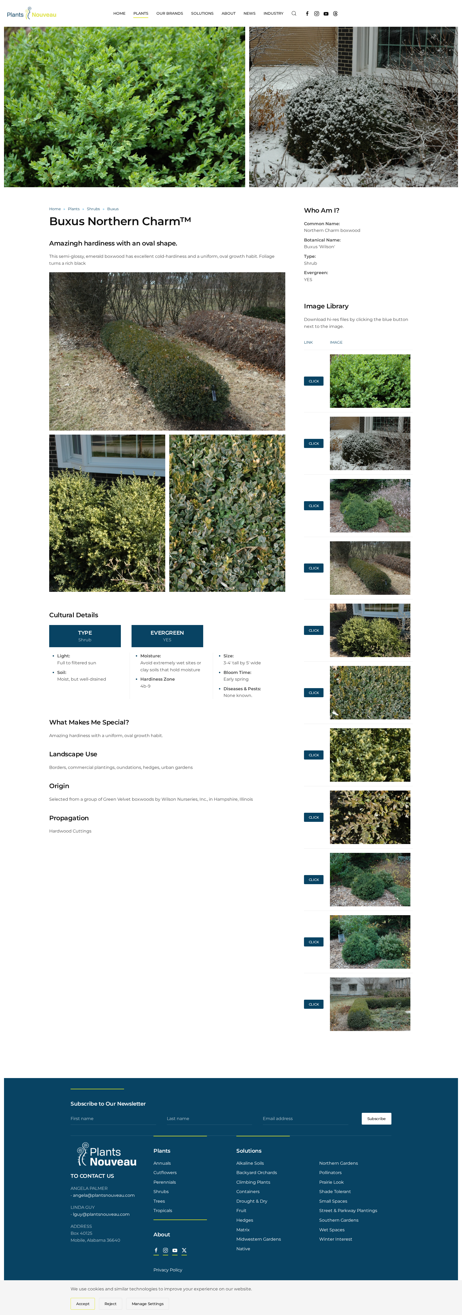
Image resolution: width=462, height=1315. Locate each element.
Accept (82, 1303)
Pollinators (330, 1172)
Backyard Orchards (256, 1172)
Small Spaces (333, 1201)
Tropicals (162, 1210)
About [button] (229, 13)
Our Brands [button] (169, 13)
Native (243, 1248)
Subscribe (376, 1118)
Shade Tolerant (335, 1191)
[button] (294, 13)
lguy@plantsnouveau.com (101, 1214)
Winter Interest (335, 1239)
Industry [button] (273, 13)
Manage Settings (148, 1303)
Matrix (243, 1229)
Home (119, 13)
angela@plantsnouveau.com (104, 1195)
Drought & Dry (251, 1201)
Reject (110, 1303)
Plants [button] (140, 13)
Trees (159, 1201)
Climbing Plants (253, 1182)
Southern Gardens (339, 1220)
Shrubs (161, 1191)
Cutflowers (165, 1172)
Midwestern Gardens (258, 1239)
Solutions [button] (202, 13)
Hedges (244, 1220)
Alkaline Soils (250, 1163)
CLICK (314, 381)
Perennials (164, 1182)
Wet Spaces (332, 1229)
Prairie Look (331, 1182)
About (161, 1234)
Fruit (241, 1210)
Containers (248, 1191)
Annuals (162, 1163)
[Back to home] (32, 13)
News (250, 13)
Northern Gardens (338, 1163)
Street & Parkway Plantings (348, 1210)
